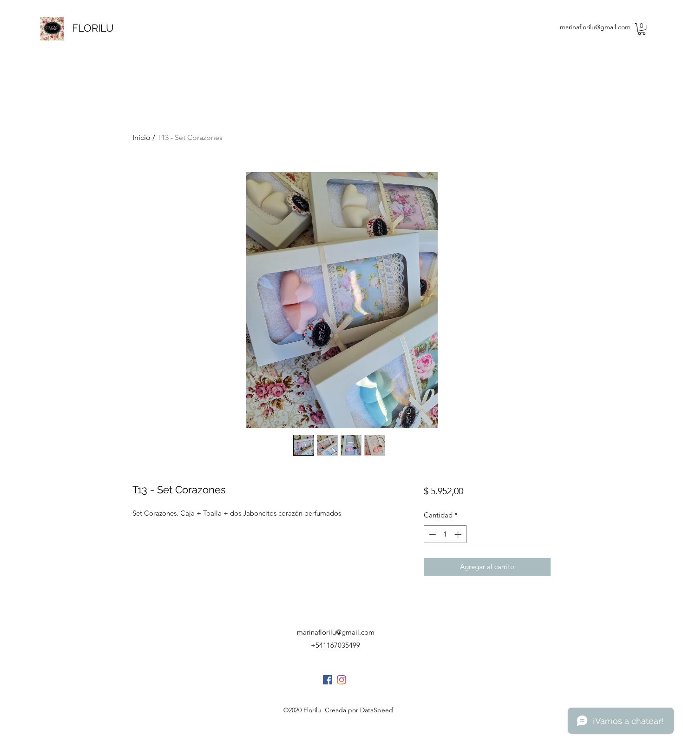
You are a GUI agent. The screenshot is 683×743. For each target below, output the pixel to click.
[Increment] (459, 534)
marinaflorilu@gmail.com (595, 27)
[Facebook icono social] (327, 679)
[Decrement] (431, 534)
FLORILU (93, 28)
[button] (642, 29)
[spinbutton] (445, 534)
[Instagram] (341, 679)
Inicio (141, 137)
